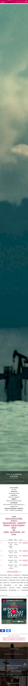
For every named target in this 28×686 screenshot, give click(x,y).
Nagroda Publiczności (9, 523)
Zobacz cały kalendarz (12, 571)
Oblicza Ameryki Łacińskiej (14, 519)
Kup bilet (25, 542)
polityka (6, 532)
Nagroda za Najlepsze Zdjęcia (18, 527)
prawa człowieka (15, 532)
